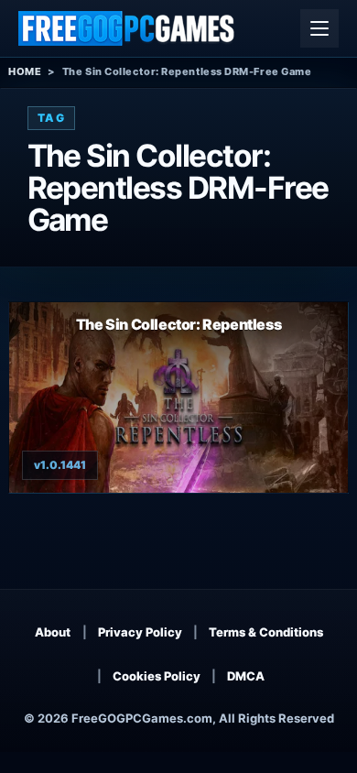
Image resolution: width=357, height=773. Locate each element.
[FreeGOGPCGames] (127, 28)
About (52, 632)
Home (24, 71)
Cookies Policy (156, 676)
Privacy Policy (140, 632)
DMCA (246, 676)
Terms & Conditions (266, 632)
